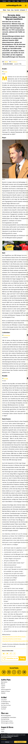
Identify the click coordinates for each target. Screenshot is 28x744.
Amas (12, 10)
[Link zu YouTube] (24, 672)
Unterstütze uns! (24, 1)
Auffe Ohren (4, 733)
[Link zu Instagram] (14, 672)
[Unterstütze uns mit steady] (14, 658)
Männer (4, 10)
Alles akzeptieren (20, 742)
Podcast (4, 1)
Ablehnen (7, 742)
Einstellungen (4, 739)
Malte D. (15, 61)
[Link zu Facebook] (9, 672)
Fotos (14, 1)
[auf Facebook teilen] (10, 653)
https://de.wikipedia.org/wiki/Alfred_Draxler (13, 636)
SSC (12, 61)
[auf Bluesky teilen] (3, 653)
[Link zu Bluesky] (4, 672)
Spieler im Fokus (5, 691)
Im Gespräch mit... (6, 701)
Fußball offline (5, 703)
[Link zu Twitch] (19, 672)
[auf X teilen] (7, 653)
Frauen (8, 10)
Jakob (6, 61)
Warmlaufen (4, 682)
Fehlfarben (4, 707)
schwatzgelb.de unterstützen (8, 717)
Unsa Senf (16, 10)
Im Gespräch (22, 10)
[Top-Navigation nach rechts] (27, 1)
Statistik (3, 693)
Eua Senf (3, 709)
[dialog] (14, 738)
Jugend (3, 685)
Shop (18, 1)
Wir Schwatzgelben (6, 715)
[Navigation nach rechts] (26, 10)
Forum (9, 1)
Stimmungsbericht (6, 689)
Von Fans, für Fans (6, 705)
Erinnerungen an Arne (7, 721)
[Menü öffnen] (26, 5)
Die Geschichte (5, 719)
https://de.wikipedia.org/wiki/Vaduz (11, 639)
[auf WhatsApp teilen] (14, 653)
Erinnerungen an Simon (7, 723)
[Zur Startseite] (14, 5)
